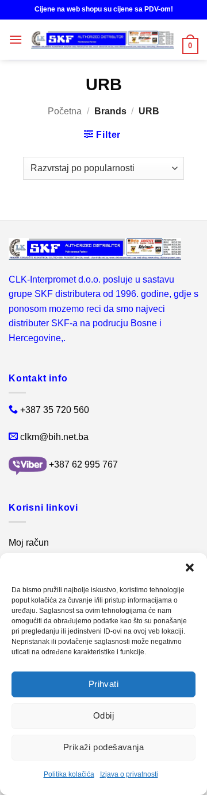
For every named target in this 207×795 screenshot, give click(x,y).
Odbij (103, 715)
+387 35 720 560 (54, 410)
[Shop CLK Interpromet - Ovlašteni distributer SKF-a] (102, 39)
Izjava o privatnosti (129, 774)
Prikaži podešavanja (103, 747)
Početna (65, 111)
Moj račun (29, 542)
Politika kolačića (69, 774)
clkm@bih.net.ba (54, 437)
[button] (189, 567)
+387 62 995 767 (83, 465)
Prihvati (104, 684)
